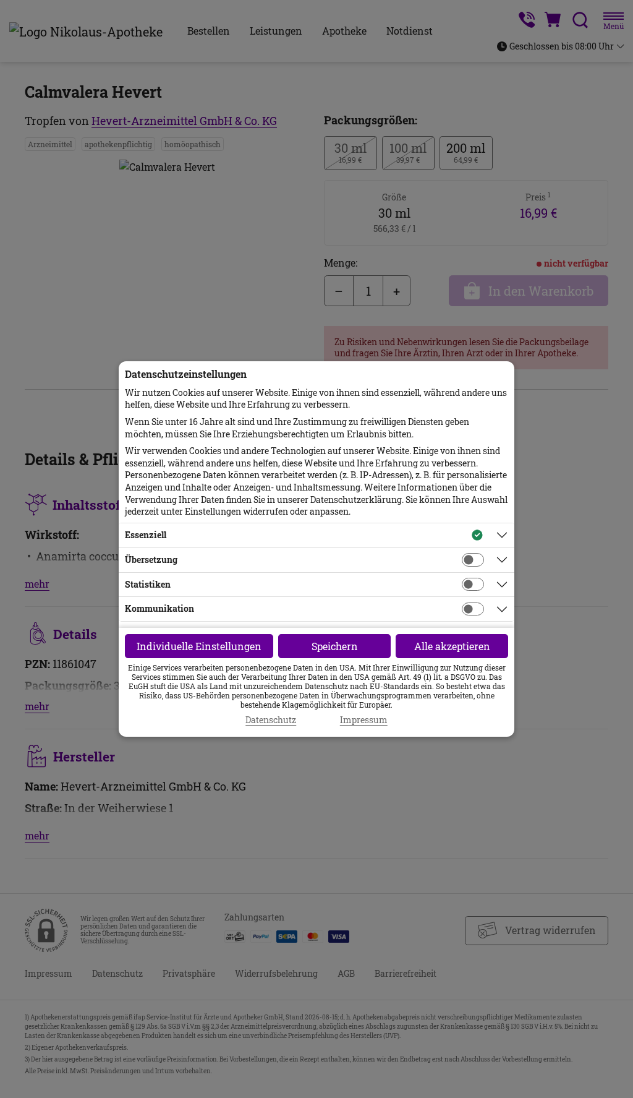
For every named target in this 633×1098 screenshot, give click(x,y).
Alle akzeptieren (452, 646)
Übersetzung (151, 559)
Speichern (335, 646)
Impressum (364, 720)
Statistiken (148, 584)
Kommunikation (159, 608)
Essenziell (145, 535)
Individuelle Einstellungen (199, 646)
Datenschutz (270, 720)
